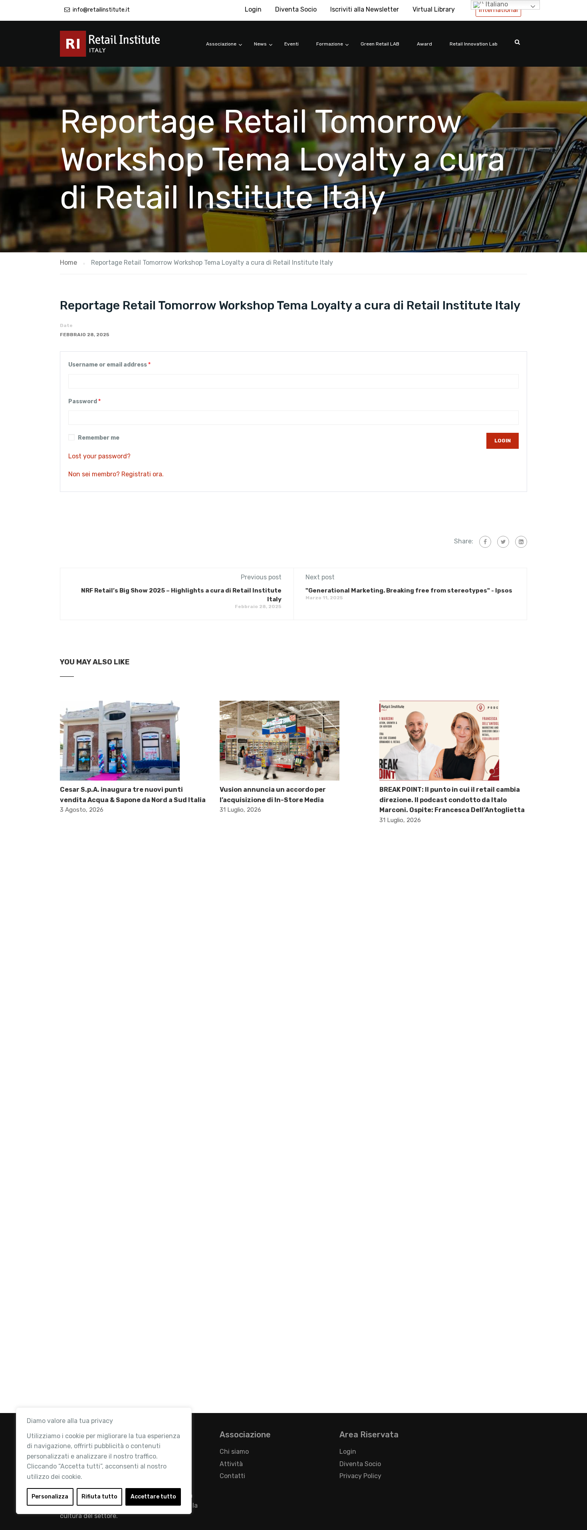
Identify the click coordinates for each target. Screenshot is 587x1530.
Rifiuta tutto (99, 1496)
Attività (231, 1464)
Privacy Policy (360, 1476)
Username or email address (109, 364)
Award (424, 44)
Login (253, 9)
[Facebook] (485, 542)
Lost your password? (99, 456)
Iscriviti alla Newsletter (364, 9)
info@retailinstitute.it (101, 9)
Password (84, 401)
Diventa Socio (296, 9)
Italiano (496, 4)
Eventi (291, 44)
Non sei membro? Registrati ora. (116, 474)
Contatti (232, 1476)
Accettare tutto (153, 1496)
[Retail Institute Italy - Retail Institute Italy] (120, 48)
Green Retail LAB (380, 44)
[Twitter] (503, 542)
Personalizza (50, 1496)
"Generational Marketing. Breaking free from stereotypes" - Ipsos (408, 590)
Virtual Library (433, 9)
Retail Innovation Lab (474, 44)
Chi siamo (234, 1451)
